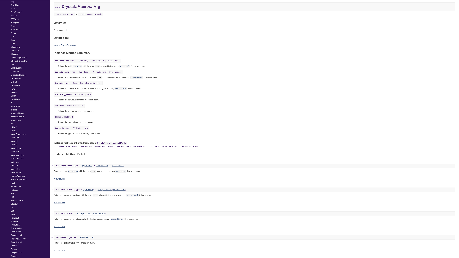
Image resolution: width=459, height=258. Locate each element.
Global (13, 96)
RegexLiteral (16, 242)
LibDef (13, 127)
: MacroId (69, 106)
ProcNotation (16, 228)
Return (13, 256)
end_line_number (128, 146)
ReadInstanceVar (18, 239)
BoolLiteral (15, 30)
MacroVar (15, 152)
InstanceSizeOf (17, 117)
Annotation (77, 66)
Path (13, 214)
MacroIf (14, 145)
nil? (166, 146)
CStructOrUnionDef (19, 61)
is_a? (150, 146)
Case (13, 40)
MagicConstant (17, 159)
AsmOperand (16, 12)
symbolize (186, 146)
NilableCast (16, 186)
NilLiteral (14, 190)
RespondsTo (16, 253)
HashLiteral (16, 99)
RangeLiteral (16, 235)
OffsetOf (14, 204)
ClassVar (15, 54)
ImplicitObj (15, 106)
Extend (14, 82)
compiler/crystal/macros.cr (65, 45)
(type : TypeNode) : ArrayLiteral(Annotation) (88, 72)
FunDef (14, 89)
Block (13, 26)
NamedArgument (18, 176)
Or (12, 207)
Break (13, 33)
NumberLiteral (17, 200)
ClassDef (15, 51)
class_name (64, 146)
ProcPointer (16, 232)
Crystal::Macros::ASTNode (90, 14)
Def (12, 64)
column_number (77, 146)
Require (14, 246)
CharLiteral (15, 47)
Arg (12, 2)
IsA (12, 124)
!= (54, 146)
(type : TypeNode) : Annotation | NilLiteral (87, 61)
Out (12, 211)
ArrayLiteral (16, 5)
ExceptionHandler (18, 75)
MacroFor (15, 138)
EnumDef (15, 71)
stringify (177, 146)
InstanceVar (16, 120)
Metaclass (15, 162)
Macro (13, 131)
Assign (14, 16)
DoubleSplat (16, 68)
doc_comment (95, 146)
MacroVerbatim (17, 155)
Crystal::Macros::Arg (64, 14)
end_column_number (111, 146)
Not (12, 197)
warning (194, 146)
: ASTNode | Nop (73, 94)
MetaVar (14, 166)
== (57, 146)
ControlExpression (19, 57)
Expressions (16, 78)
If (11, 103)
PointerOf (15, 218)
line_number (159, 146)
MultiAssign (16, 173)
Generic (14, 92)
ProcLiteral (15, 225)
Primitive (14, 221)
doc (86, 146)
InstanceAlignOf (17, 113)
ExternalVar (16, 85)
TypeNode (87, 166)
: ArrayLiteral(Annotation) (78, 83)
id (146, 146)
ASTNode (15, 19)
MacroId (14, 141)
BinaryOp (15, 23)
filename (141, 146)
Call (12, 37)
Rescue (14, 249)
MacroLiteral (16, 148)
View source (59, 179)
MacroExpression (18, 134)
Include (14, 110)
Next (13, 183)
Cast (13, 44)
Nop (12, 193)
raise (171, 146)
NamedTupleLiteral (19, 179)
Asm (13, 9)
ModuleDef (15, 169)
